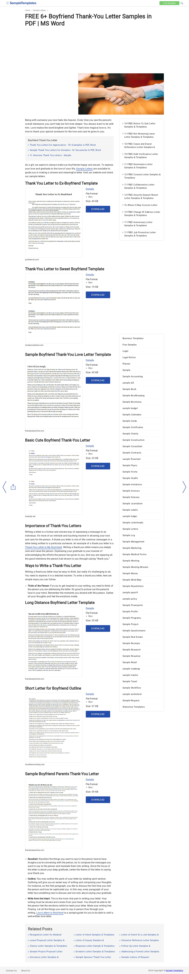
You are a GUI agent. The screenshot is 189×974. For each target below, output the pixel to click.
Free (169, 3)
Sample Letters (39, 10)
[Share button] (13, 487)
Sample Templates (174, 970)
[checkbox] (7, 2)
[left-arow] (4, 487)
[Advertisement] (94, 49)
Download (98, 209)
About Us (25, 970)
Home (27, 10)
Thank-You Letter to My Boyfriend (43, 547)
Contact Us (11, 970)
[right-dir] (184, 487)
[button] (181, 2)
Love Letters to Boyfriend (50, 912)
